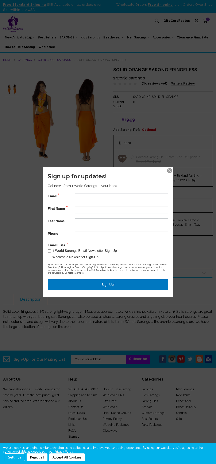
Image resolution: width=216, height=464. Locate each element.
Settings (14, 457)
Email (52, 196)
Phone (53, 233)
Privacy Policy (63, 451)
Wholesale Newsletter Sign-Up (75, 256)
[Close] (169, 170)
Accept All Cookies (67, 457)
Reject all (37, 457)
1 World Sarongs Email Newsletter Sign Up (84, 250)
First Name (56, 208)
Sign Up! (108, 284)
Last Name (56, 221)
